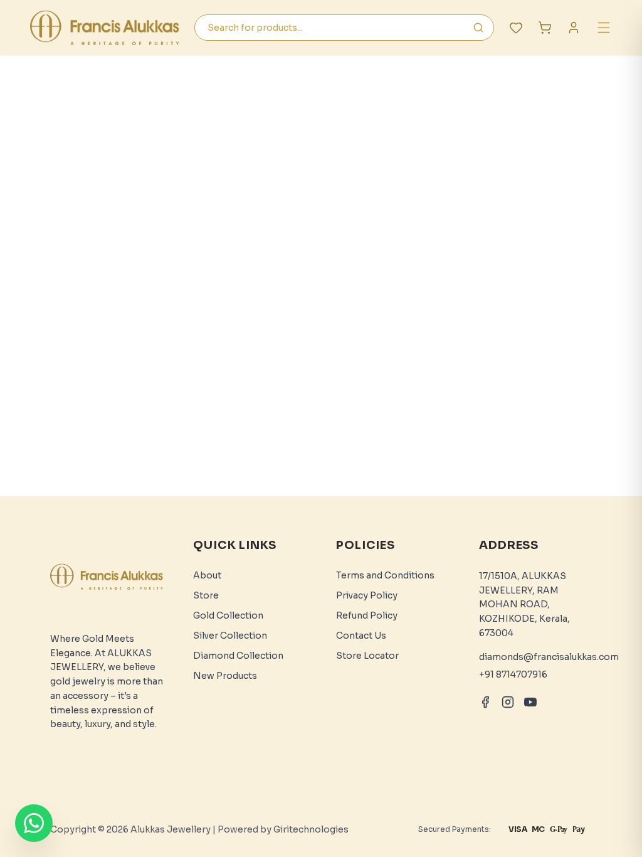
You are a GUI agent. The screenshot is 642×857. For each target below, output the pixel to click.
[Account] (574, 28)
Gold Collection (228, 615)
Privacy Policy (366, 595)
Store (206, 595)
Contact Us (361, 635)
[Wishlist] (516, 28)
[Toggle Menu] (604, 27)
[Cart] (545, 28)
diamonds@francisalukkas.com (549, 657)
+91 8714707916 (513, 674)
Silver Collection (230, 635)
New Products (225, 675)
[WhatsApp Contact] (34, 823)
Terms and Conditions (385, 575)
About (207, 575)
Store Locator (367, 655)
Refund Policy (366, 615)
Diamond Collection (238, 655)
